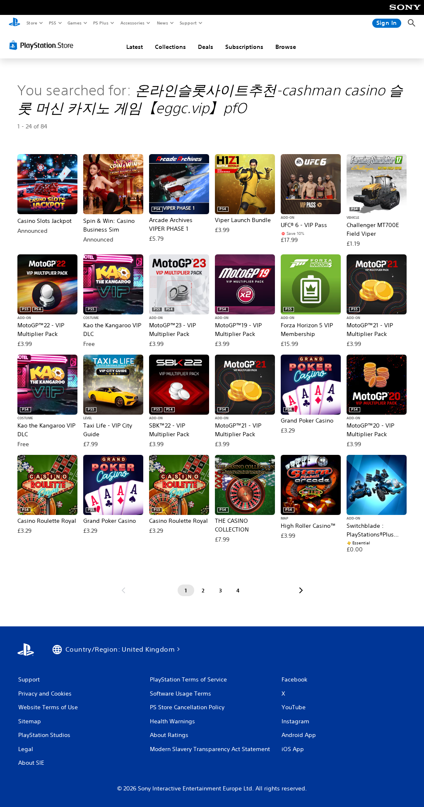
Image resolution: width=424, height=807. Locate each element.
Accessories (132, 23)
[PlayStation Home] (14, 23)
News (162, 23)
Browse (285, 47)
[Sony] (405, 13)
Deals (205, 47)
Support (187, 23)
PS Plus (100, 23)
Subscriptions (244, 47)
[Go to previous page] (123, 590)
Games (74, 23)
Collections (170, 47)
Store (31, 23)
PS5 (52, 23)
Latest (134, 47)
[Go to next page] (301, 590)
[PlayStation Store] (43, 45)
